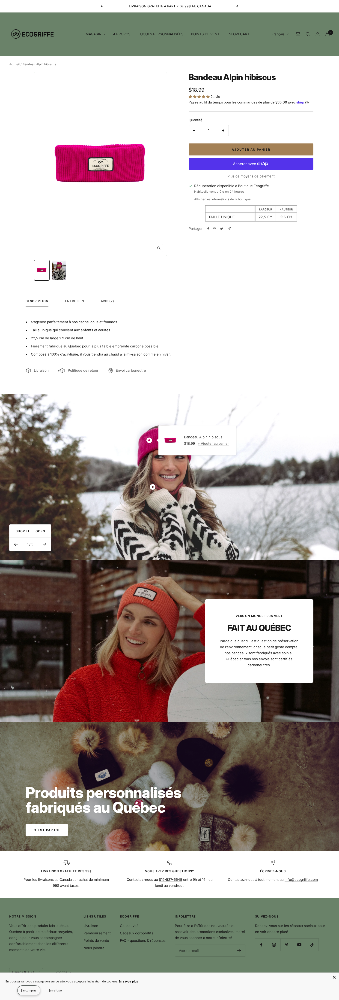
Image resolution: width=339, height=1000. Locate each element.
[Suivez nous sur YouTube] (299, 944)
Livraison (41, 370)
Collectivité (129, 926)
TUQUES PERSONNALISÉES (161, 34)
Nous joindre (93, 948)
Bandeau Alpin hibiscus (203, 437)
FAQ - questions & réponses (143, 940)
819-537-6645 (170, 879)
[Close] (334, 977)
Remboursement (97, 933)
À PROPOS (122, 34)
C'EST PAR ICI (47, 830)
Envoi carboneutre (131, 370)
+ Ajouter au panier (213, 443)
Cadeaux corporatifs (136, 933)
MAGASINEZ (96, 34)
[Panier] (327, 34)
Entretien (74, 301)
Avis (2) (107, 301)
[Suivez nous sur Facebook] (261, 944)
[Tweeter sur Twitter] (222, 228)
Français (278, 34)
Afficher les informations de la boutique (222, 199)
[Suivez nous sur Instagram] (274, 944)
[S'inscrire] (239, 950)
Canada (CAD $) (24, 972)
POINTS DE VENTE (206, 34)
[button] (200, 96)
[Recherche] (308, 34)
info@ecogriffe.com (301, 879)
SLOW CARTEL (241, 34)
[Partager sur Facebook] (208, 228)
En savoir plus (128, 981)
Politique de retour (83, 370)
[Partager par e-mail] (229, 228)
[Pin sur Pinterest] (214, 228)
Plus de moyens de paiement (251, 176)
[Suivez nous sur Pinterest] (286, 944)
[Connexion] (317, 34)
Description (37, 301)
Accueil (14, 64)
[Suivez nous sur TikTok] (312, 944)
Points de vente (96, 940)
